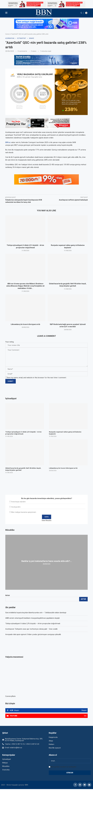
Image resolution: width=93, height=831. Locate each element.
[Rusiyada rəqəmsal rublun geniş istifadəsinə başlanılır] (68, 228)
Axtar (7, 595)
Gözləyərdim (16, 507)
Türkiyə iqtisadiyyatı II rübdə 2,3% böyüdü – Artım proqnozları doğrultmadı (32, 623)
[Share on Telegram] (51, 191)
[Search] (81, 13)
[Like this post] (20, 191)
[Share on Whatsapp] (46, 191)
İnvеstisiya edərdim (18, 502)
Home (7, 34)
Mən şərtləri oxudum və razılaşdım (63, 767)
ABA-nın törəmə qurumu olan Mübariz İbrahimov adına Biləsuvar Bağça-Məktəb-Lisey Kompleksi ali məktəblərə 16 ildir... (25, 286)
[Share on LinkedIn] (36, 191)
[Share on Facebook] (25, 191)
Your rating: (9, 342)
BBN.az (8, 142)
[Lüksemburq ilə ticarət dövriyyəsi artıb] (25, 307)
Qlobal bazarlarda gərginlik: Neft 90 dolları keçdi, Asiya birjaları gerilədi (23, 469)
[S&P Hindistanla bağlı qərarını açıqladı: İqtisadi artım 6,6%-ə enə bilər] (68, 307)
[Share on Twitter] (30, 191)
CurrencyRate (10, 696)
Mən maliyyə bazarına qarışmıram (23, 512)
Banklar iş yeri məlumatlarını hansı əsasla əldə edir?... (46, 561)
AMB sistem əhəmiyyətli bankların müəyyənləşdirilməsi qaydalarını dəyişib (32, 618)
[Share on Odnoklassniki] (41, 191)
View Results (46, 520)
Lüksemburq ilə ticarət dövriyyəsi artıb (25, 324)
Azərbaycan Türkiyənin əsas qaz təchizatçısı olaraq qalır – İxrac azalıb (31, 629)
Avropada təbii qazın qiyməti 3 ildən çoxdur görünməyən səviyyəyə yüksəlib (33, 634)
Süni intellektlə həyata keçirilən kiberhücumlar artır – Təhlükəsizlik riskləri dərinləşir (35, 613)
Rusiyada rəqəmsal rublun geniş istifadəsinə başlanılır (65, 433)
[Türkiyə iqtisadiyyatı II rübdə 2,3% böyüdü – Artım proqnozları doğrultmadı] (25, 228)
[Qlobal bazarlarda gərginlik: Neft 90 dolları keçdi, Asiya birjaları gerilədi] (68, 267)
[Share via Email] (56, 191)
